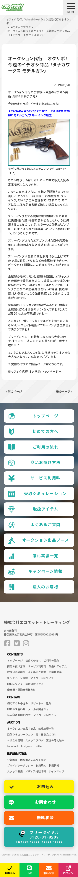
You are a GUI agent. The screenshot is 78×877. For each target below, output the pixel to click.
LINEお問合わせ (16, 709)
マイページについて (42, 678)
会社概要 (12, 760)
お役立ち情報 (15, 740)
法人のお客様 (45, 587)
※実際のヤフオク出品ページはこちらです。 (35, 364)
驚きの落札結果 (55, 740)
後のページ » (64, 391)
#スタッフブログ (21, 27)
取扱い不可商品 (16, 672)
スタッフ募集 (15, 771)
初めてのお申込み (17, 703)
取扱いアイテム (58, 666)
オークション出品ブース (45, 540)
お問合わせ (45, 802)
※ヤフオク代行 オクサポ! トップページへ (35, 371)
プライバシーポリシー (20, 765)
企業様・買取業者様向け (21, 689)
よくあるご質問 (46, 524)
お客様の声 (55, 672)
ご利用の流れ (45, 447)
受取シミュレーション (45, 493)
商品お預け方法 (46, 462)
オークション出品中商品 (21, 728)
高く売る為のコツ (46, 734)
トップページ (45, 416)
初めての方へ (45, 431)
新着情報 (54, 765)
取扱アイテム (45, 509)
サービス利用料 (46, 478)
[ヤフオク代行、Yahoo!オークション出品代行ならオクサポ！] (20, 7)
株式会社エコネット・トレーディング (37, 622)
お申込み (45, 786)
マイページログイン (45, 715)
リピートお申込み (41, 703)
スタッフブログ (34, 740)
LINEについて (15, 683)
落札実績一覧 (45, 556)
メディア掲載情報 (35, 771)
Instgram (26, 746)
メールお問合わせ (38, 709)
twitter (38, 746)
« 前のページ (14, 391)
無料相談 (45, 817)
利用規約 (41, 765)
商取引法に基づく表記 (33, 760)
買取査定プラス (34, 683)
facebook (13, 746)
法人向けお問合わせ (19, 715)
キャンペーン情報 (45, 571)
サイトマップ (56, 771)
